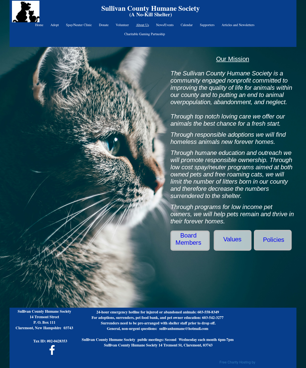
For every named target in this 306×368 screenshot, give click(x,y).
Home (39, 25)
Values (232, 239)
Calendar (187, 25)
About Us (142, 25)
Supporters (207, 25)
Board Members (188, 239)
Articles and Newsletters (238, 25)
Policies (273, 239)
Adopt (54, 25)
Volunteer (122, 25)
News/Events (165, 25)
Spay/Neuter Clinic (79, 25)
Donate (104, 25)
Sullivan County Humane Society (150, 8)
